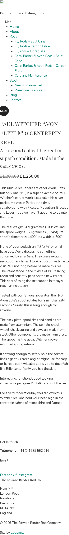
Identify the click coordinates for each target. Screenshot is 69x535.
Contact (15, 100)
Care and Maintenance (31, 75)
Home (14, 27)
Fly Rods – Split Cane (30, 41)
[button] (34, 22)
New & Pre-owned (28, 85)
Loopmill (17, 532)
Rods (13, 36)
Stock (14, 80)
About (14, 31)
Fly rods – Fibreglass (30, 51)
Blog (13, 95)
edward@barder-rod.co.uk (29, 460)
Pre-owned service (29, 90)
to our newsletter (21, 465)
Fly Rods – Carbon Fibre (32, 46)
